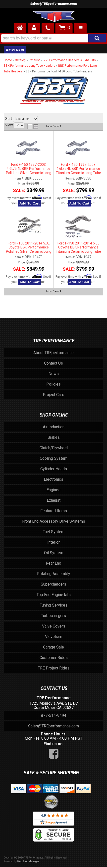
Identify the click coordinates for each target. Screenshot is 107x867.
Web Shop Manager (28, 861)
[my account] (34, 28)
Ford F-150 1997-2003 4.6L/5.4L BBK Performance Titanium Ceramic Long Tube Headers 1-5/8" (78, 169)
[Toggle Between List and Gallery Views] (32, 126)
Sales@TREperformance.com (53, 3)
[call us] (48, 28)
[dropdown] (80, 28)
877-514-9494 (53, 715)
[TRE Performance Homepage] (54, 17)
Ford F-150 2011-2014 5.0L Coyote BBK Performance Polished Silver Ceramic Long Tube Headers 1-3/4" (28, 247)
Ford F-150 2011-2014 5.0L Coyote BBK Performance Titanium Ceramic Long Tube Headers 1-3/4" (78, 247)
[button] (53, 38)
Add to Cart (29, 203)
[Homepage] (20, 28)
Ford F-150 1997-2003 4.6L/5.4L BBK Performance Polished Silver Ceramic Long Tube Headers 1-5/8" (28, 169)
